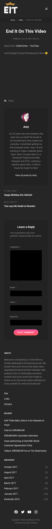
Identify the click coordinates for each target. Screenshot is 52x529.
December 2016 (12, 499)
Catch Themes (31, 523)
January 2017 (11, 494)
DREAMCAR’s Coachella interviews (21, 435)
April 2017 (9, 477)
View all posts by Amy (26, 175)
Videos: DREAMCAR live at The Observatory (25, 450)
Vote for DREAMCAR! (14, 430)
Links (6, 399)
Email (13, 302)
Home (12, 20)
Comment (15, 247)
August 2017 (10, 472)
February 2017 (11, 488)
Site (6, 393)
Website (14, 317)
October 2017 (10, 467)
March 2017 (10, 483)
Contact (8, 404)
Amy (37, 39)
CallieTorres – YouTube (27, 46)
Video (21, 20)
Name (13, 288)
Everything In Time (32, 520)
